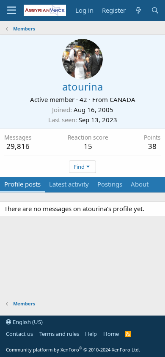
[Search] (155, 10)
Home (111, 334)
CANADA (122, 99)
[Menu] (12, 10)
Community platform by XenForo (73, 349)
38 (152, 146)
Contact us (19, 334)
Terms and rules (59, 334)
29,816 (18, 146)
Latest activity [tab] (69, 184)
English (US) (27, 322)
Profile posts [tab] (22, 184)
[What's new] (138, 10)
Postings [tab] (109, 184)
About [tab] (139, 184)
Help (91, 334)
